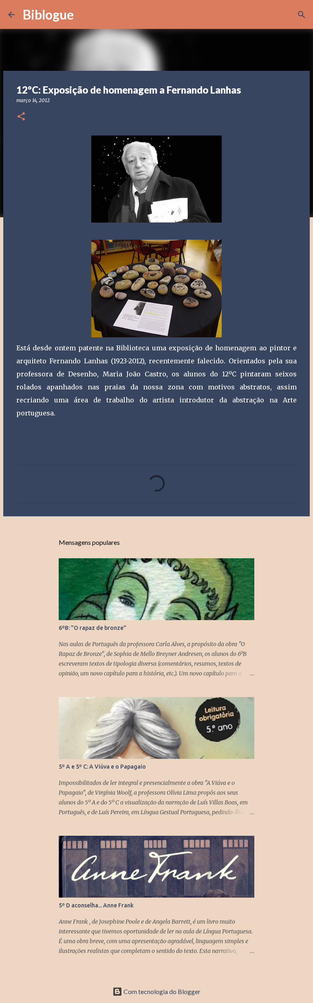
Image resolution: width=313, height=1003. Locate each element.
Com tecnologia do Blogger (161, 991)
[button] (21, 116)
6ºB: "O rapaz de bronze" (92, 628)
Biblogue (48, 14)
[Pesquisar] (85, 14)
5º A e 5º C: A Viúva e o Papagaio (102, 766)
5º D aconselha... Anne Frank (96, 905)
